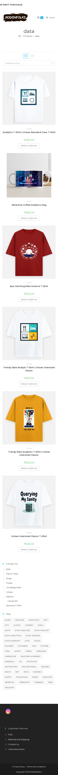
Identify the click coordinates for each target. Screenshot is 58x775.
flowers (23, 646)
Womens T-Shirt (14, 605)
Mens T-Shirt (12, 574)
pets (26, 672)
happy (17, 651)
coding (29, 625)
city (7, 625)
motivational (29, 667)
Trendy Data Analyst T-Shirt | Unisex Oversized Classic (29, 369)
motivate (32, 661)
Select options (29, 145)
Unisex (29, 129)
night (8, 672)
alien (8, 620)
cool (41, 625)
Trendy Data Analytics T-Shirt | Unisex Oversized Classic (29, 453)
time (50, 682)
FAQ (10, 734)
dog (27, 641)
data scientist (12, 641)
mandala (10, 661)
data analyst (41, 630)
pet (17, 672)
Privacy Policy (18, 767)
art (45, 620)
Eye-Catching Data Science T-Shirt (29, 286)
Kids (8, 569)
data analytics (13, 635)
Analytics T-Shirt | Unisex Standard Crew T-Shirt (29, 132)
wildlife (9, 687)
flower (9, 646)
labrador (10, 656)
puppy (8, 677)
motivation (11, 667)
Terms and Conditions (36, 767)
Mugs (29, 201)
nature (45, 667)
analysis (19, 620)
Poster (9, 583)
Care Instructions (16, 749)
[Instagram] (8, 711)
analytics (34, 620)
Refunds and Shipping (18, 739)
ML (20, 661)
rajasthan (22, 677)
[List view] (32, 56)
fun (34, 646)
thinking (38, 682)
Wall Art (10, 596)
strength (24, 682)
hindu (29, 651)
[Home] (20, 36)
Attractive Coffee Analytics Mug (29, 205)
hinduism (41, 651)
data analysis (22, 630)
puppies (37, 672)
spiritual (10, 682)
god (7, 651)
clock (17, 625)
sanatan (47, 677)
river (35, 677)
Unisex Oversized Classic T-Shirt (29, 536)
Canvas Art (12, 601)
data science (33, 635)
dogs (37, 641)
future (44, 646)
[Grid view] (25, 56)
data (37, 36)
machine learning (30, 656)
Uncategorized (13, 587)
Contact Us (13, 744)
